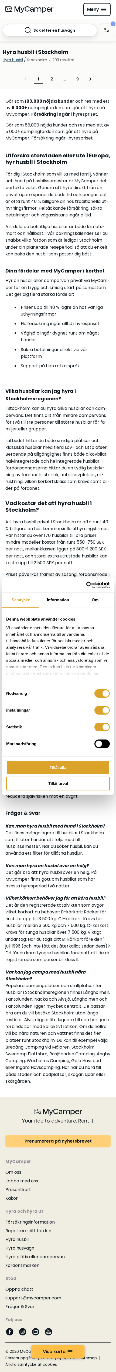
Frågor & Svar (20, 1306)
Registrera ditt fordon (28, 1231)
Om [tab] (95, 600)
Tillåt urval (58, 783)
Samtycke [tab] (21, 600)
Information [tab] (58, 600)
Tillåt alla (58, 767)
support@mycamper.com (33, 1298)
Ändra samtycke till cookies (31, 1364)
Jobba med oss (21, 1181)
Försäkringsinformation (30, 1222)
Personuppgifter (20, 1358)
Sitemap (89, 1358)
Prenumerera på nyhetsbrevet (58, 1141)
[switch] (102, 710)
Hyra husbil (17, 1239)
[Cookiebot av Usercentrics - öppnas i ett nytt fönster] (86, 585)
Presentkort (18, 1189)
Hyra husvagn (19, 1248)
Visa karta (54, 1351)
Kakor (11, 1198)
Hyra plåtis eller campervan (35, 1257)
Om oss (13, 1172)
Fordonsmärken (22, 1265)
